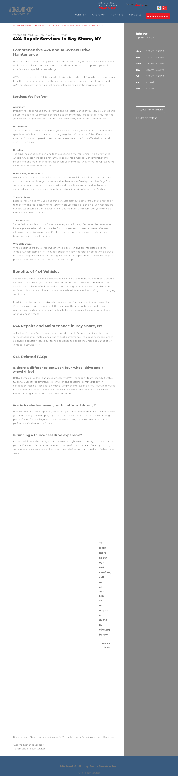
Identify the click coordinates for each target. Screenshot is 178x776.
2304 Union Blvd (36, 35)
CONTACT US (135, 15)
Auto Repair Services (89, 773)
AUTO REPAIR (98, 15)
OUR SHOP (80, 15)
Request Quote (106, 645)
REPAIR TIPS (117, 15)
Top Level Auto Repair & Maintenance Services (68, 25)
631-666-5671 (107, 8)
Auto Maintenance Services (28, 745)
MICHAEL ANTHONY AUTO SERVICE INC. (29, 25)
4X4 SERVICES (97, 25)
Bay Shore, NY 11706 (56, 35)
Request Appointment (150, 110)
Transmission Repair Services (29, 749)
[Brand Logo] (137, 5)
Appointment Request (158, 16)
